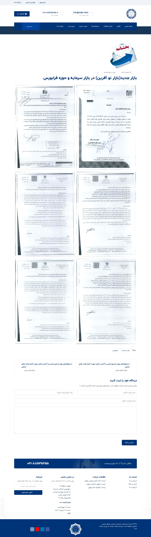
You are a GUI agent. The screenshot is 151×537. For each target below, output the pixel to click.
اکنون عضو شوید (27, 492)
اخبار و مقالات (108, 26)
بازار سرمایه (126, 350)
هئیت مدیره (83, 26)
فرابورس (115, 350)
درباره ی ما (71, 26)
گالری (118, 26)
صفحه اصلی (128, 26)
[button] (22, 13)
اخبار (113, 72)
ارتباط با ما (60, 26)
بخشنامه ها (95, 26)
